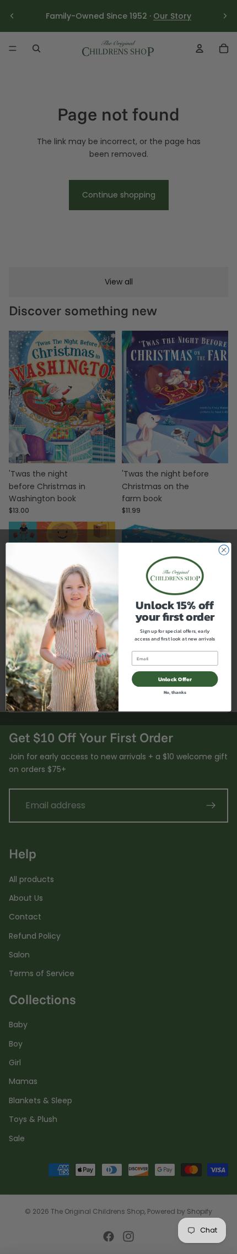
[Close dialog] (224, 550)
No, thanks (175, 692)
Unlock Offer (175, 679)
